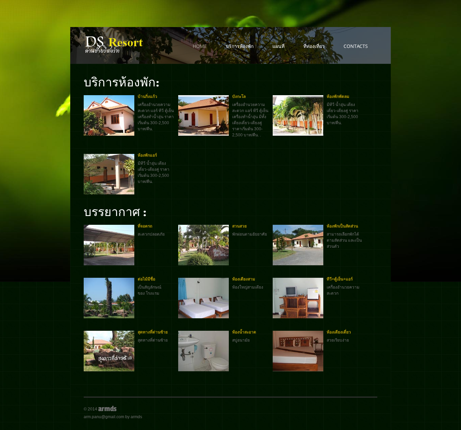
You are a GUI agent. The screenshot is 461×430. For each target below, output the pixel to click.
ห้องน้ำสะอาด (244, 332)
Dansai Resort (115, 45)
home (200, 46)
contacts (356, 46)
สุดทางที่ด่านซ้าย (153, 332)
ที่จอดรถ (145, 226)
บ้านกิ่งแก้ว (147, 96)
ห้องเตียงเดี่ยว (339, 332)
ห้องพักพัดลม (338, 96)
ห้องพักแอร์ (147, 155)
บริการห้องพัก (239, 46)
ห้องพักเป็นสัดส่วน (342, 226)
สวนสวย (239, 226)
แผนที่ (278, 46)
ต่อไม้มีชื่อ (146, 279)
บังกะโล (239, 96)
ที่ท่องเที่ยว (314, 46)
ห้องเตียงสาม (243, 279)
